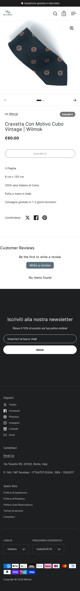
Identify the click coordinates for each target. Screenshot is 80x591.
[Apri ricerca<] (55, 14)
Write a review (40, 265)
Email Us (8, 455)
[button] (75, 100)
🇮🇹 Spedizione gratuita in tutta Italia (40, 3)
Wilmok (13, 113)
